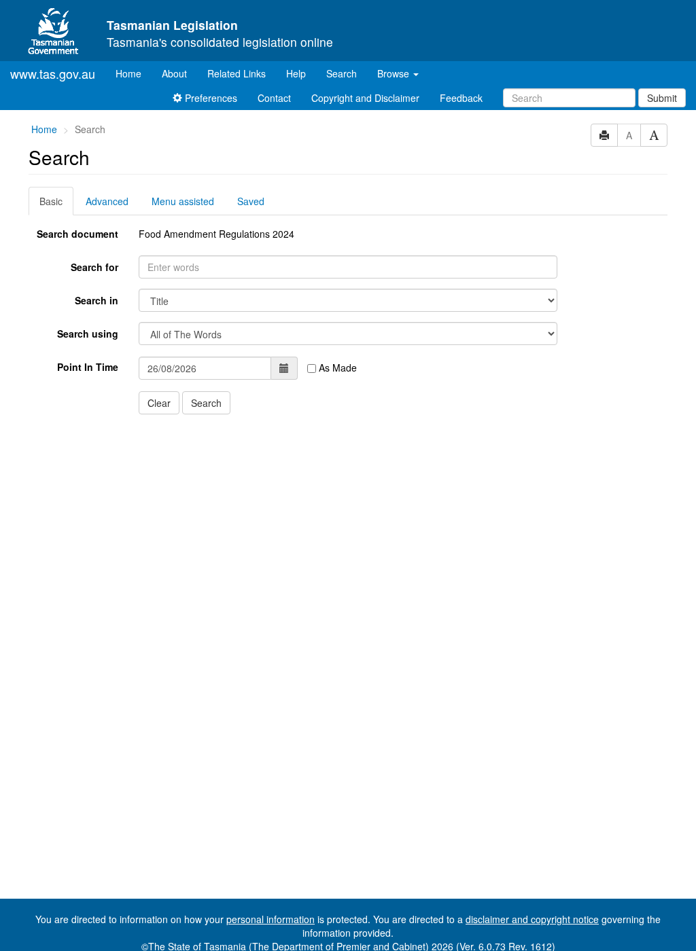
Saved (250, 201)
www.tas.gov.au (52, 73)
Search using (87, 333)
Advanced (107, 201)
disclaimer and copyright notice (532, 919)
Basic (51, 201)
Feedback (461, 98)
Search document (77, 233)
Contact (274, 98)
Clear (159, 403)
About (174, 73)
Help (296, 73)
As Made (336, 367)
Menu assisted (183, 201)
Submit (662, 98)
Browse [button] (394, 73)
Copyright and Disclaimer (365, 98)
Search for (94, 267)
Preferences (209, 98)
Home (134, 73)
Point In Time (87, 367)
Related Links (236, 73)
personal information (270, 919)
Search (341, 73)
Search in (96, 300)
